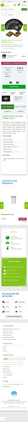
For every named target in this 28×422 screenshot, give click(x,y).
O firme (4, 346)
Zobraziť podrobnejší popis (8, 48)
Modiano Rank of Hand (7, 214)
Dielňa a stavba (5, 401)
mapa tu (4, 377)
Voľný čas (8, 13)
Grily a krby (18, 401)
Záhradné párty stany (19, 403)
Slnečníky (24, 401)
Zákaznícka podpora (22, 93)
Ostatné (10, 14)
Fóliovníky (12, 401)
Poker (13, 13)
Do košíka (22, 219)
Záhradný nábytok (8, 403)
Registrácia (9, 1)
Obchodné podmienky (8, 337)
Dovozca (4, 92)
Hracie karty (19, 13)
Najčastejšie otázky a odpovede (11, 329)
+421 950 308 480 (7, 384)
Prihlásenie (3, 1)
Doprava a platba (13, 93)
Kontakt (5, 350)
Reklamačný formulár (8, 333)
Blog (4, 348)
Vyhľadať (24, 9)
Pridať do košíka (14, 86)
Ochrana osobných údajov (9, 339)
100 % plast (4, 14)
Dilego (2, 13)
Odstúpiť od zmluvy (8, 331)
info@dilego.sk (7, 386)
